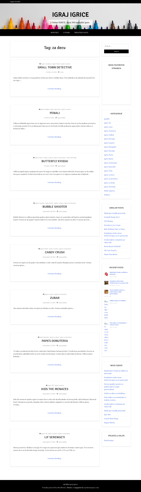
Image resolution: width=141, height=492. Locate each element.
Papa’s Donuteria (55, 341)
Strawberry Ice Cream (112, 225)
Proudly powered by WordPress (54, 487)
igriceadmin (61, 118)
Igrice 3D (51, 385)
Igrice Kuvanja (44, 337)
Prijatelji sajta (81, 32)
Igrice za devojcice (60, 158)
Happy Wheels (109, 422)
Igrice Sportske (55, 109)
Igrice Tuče (108, 171)
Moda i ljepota (109, 191)
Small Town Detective (55, 67)
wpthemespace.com (91, 487)
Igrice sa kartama (110, 163)
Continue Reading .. (55, 88)
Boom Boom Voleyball (112, 246)
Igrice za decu (65, 64)
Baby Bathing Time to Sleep (114, 229)
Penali (55, 113)
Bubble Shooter (55, 207)
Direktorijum (109, 440)
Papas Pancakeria (110, 254)
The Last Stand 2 (110, 250)
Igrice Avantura (46, 64)
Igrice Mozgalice (110, 147)
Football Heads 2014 (111, 217)
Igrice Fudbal (45, 109)
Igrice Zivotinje (71, 158)
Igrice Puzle (56, 64)
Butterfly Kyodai (54, 161)
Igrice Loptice (39, 203)
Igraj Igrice (70, 15)
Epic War (107, 414)
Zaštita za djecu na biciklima (118, 300)
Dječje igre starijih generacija (114, 213)
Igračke (107, 119)
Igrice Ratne (108, 159)
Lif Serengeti (54, 437)
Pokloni (107, 195)
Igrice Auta (108, 127)
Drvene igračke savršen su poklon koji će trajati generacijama (117, 292)
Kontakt (55, 32)
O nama (66, 32)
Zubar (55, 298)
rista (61, 72)
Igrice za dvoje (109, 183)
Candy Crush (55, 252)
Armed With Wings (111, 418)
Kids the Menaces (54, 389)
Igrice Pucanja (109, 151)
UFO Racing (108, 221)
